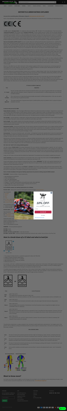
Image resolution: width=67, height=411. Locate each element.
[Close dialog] (51, 193)
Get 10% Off (43, 212)
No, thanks (43, 215)
